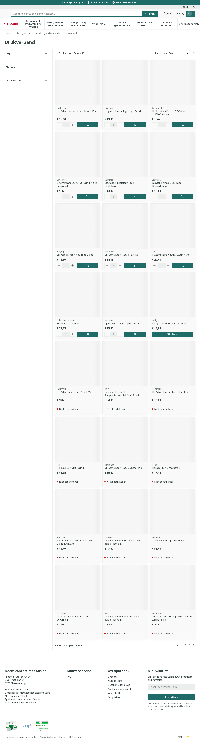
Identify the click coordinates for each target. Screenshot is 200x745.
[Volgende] (193, 645)
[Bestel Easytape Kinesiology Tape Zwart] (135, 124)
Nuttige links (115, 680)
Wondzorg (40, 33)
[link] (178, 645)
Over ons (113, 676)
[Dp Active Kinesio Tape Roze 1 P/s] (125, 294)
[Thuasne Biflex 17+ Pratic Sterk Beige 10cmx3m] (125, 587)
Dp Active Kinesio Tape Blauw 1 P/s (76, 111)
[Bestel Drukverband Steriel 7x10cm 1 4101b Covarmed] (87, 196)
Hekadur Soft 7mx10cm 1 (70, 467)
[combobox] (76, 14)
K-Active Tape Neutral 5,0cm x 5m (170, 254)
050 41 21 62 (22, 689)
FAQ (69, 676)
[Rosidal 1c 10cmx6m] (77, 294)
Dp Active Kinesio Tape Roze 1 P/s (123, 323)
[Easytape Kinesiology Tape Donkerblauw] (172, 154)
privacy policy (159, 709)
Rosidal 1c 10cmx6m (68, 323)
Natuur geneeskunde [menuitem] (123, 24)
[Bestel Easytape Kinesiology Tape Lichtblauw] (135, 196)
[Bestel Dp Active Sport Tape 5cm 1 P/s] (135, 265)
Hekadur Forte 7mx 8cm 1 (166, 467)
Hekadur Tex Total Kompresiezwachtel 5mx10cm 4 (121, 393)
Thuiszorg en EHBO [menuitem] (146, 24)
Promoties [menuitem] (12, 23)
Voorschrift (114, 693)
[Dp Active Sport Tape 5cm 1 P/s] (125, 226)
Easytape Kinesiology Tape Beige (75, 254)
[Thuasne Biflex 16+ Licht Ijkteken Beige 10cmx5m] (77, 511)
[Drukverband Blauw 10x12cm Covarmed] (77, 587)
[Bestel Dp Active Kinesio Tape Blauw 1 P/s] (87, 124)
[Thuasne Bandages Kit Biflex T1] (172, 511)
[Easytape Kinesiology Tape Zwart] (125, 82)
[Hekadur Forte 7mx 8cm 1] (172, 439)
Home (8, 33)
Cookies (62, 737)
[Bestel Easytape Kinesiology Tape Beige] (87, 265)
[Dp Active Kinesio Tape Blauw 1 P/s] (77, 82)
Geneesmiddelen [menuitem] (189, 24)
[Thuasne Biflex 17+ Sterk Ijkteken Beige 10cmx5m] (125, 511)
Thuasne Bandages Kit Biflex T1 (169, 540)
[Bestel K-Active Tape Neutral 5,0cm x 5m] (182, 265)
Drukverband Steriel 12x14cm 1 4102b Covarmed (169, 112)
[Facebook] (193, 726)
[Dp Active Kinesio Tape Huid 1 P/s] (172, 363)
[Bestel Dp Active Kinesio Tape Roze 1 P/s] (135, 334)
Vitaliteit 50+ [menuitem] (101, 24)
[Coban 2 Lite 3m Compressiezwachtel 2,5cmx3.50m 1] (172, 587)
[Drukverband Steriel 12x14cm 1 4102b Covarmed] (172, 82)
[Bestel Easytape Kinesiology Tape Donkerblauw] (182, 196)
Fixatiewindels (54, 33)
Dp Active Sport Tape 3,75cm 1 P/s (123, 467)
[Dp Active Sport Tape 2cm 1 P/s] (77, 363)
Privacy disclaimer (47, 737)
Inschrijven (171, 697)
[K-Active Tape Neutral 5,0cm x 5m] (172, 226)
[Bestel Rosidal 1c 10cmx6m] (87, 334)
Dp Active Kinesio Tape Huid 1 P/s (170, 392)
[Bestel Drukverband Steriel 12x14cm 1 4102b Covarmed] (182, 124)
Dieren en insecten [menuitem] (169, 24)
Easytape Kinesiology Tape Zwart (122, 111)
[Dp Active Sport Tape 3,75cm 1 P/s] (125, 439)
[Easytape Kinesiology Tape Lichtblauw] (125, 154)
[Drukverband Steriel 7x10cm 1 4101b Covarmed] (77, 154)
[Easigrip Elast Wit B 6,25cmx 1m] (172, 294)
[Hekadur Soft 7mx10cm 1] (77, 439)
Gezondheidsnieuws (119, 684)
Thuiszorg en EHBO (23, 33)
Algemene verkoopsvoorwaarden (21, 737)
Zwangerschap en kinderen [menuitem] (79, 24)
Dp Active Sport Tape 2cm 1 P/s (74, 392)
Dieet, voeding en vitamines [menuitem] (57, 24)
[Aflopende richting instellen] (193, 53)
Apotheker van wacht (119, 689)
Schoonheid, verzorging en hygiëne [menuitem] (34, 23)
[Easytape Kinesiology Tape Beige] (77, 226)
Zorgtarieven (115, 697)
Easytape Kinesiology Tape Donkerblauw (166, 184)
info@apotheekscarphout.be (34, 692)
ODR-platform (75, 737)
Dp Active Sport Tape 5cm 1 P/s (121, 254)
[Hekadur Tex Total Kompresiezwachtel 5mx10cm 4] (125, 363)
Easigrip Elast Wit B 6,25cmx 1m (169, 323)
